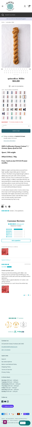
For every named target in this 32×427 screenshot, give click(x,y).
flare (16, 92)
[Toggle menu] (2, 6)
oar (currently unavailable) (20, 92)
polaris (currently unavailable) (24, 105)
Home (3, 22)
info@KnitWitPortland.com (9, 347)
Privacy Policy (6, 372)
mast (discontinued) (24, 92)
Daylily (20, 113)
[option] (16, 18)
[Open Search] (2, 15)
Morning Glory (16, 118)
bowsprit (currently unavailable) (12, 105)
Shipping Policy (6, 367)
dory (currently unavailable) (24, 97)
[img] (5, 264)
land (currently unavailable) (12, 101)
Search (4, 359)
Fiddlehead (12, 113)
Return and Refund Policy (9, 364)
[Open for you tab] (5, 422)
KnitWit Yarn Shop (14, 422)
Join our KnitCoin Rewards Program (16, 19)
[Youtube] (5, 401)
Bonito (3, 113)
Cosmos (16, 113)
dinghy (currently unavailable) (12, 97)
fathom (3, 105)
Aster (7, 118)
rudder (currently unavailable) (7, 97)
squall (7, 101)
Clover (7, 113)
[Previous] (2, 69)
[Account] (24, 5)
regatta (16, 105)
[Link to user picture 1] (5, 289)
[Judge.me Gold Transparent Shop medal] (8, 325)
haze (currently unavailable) (20, 105)
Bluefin (24, 109)
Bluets (12, 118)
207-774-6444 (6, 350)
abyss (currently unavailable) (7, 105)
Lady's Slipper (3, 118)
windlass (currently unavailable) (3, 97)
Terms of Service (7, 369)
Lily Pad (20, 118)
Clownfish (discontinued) (20, 109)
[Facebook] (2, 401)
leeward (12, 92)
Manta (16, 109)
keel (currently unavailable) (16, 97)
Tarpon (12, 109)
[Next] (30, 69)
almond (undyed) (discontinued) (3, 109)
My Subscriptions (7, 362)
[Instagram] (8, 401)
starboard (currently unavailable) (7, 92)
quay (16, 101)
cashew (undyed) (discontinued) (7, 109)
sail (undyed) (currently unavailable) (3, 92)
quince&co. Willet (10, 22)
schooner (3, 101)
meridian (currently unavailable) (24, 101)
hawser (20, 97)
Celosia (24, 113)
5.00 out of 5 (20, 224)
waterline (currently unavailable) (20, 101)
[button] (5, 211)
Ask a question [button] (16, 240)
